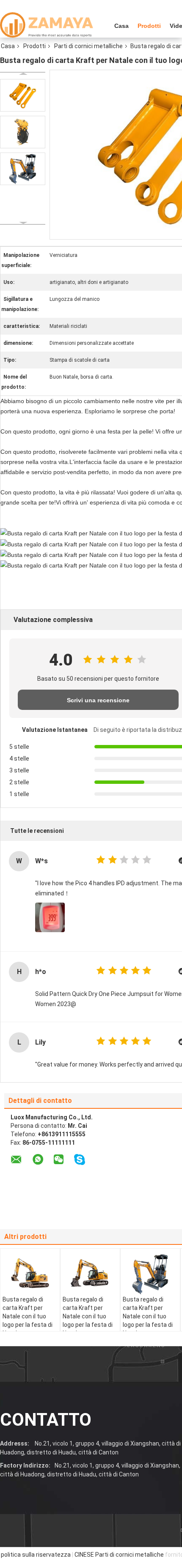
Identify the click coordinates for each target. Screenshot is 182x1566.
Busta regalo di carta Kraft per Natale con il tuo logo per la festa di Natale (27, 1316)
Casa (121, 25)
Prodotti (149, 25)
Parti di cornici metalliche (88, 46)
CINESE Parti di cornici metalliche (119, 1554)
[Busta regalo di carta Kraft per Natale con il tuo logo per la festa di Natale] (22, 95)
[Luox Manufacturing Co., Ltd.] (46, 25)
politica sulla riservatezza (36, 1554)
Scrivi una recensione (98, 700)
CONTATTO (45, 1419)
